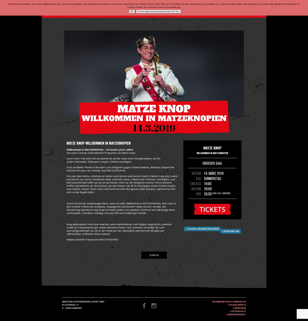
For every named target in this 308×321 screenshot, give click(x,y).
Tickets (212, 209)
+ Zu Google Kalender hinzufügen (202, 229)
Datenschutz (238, 311)
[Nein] (304, 7)
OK (131, 11)
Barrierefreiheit (237, 314)
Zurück (154, 255)
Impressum (240, 308)
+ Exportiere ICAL (230, 231)
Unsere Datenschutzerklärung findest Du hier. (158, 11)
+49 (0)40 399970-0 (237, 305)
